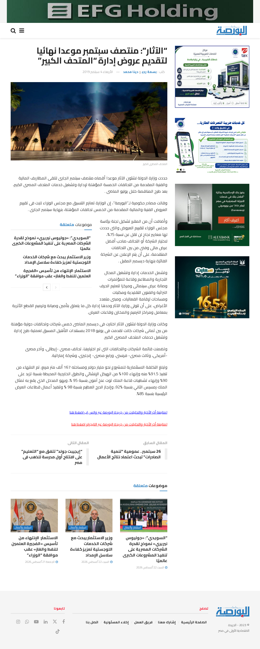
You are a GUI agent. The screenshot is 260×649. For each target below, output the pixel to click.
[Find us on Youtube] (36, 622)
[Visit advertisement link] (130, 11)
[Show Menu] (21, 30)
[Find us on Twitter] (55, 622)
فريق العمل (143, 622)
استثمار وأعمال (132, 527)
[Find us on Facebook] (63, 622)
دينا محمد (130, 72)
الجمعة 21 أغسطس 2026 (40, 561)
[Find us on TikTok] (58, 632)
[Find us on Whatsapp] (27, 622)
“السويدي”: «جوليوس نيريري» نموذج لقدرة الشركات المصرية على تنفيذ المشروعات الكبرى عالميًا (51, 243)
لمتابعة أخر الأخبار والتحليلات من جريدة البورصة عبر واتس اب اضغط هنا (118, 412)
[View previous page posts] (56, 287)
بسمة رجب (149, 72)
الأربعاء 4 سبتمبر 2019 (98, 72)
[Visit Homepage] (231, 30)
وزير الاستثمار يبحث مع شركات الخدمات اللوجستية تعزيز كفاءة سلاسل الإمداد (57, 259)
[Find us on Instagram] (18, 622)
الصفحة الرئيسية (194, 622)
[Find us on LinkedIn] (45, 622)
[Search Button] (13, 30)
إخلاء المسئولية (116, 622)
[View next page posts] (47, 287)
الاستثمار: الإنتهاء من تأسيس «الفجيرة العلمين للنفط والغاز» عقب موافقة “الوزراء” (52, 273)
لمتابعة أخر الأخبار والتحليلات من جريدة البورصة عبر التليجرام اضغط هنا (119, 424)
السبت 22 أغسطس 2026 (150, 567)
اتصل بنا (92, 622)
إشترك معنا (167, 622)
